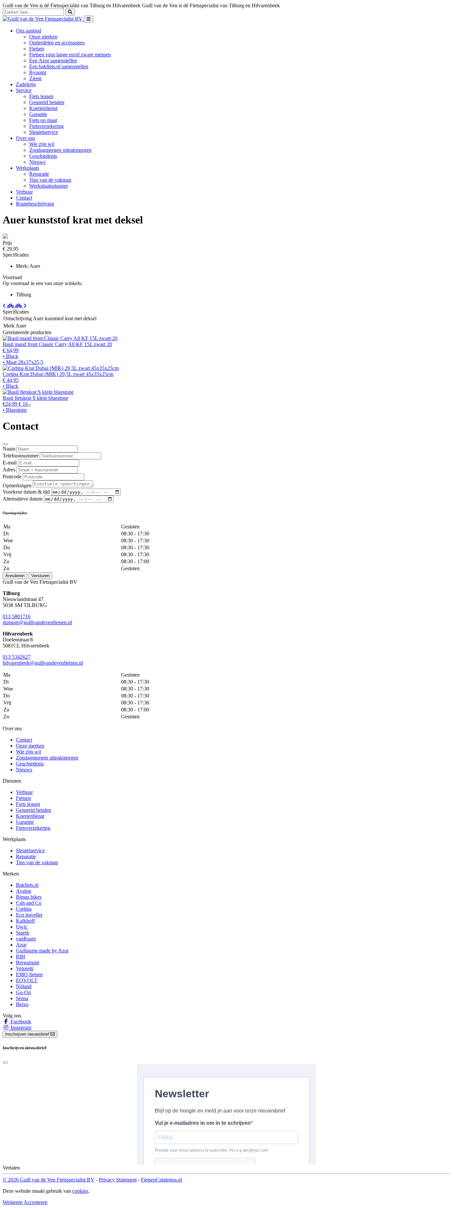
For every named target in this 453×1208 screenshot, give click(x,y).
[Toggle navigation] (88, 19)
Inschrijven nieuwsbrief (27, 1034)
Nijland (24, 986)
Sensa (22, 998)
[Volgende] (21, 306)
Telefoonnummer (20, 455)
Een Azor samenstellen (53, 60)
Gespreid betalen (46, 102)
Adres (9, 469)
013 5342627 (17, 657)
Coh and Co (28, 903)
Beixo (22, 1004)
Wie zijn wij (41, 144)
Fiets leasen (41, 96)
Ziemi (35, 78)
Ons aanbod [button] (28, 30)
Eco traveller (29, 915)
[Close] (5, 444)
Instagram (20, 1027)
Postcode (12, 476)
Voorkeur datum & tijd (26, 492)
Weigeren (13, 1202)
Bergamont (27, 962)
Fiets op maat (43, 120)
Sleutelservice (43, 132)
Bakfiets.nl (27, 885)
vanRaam (26, 938)
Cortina (24, 909)
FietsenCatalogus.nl (161, 1179)
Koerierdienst (43, 108)
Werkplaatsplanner (48, 186)
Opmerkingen (17, 485)
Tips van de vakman (50, 180)
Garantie (38, 114)
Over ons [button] (25, 138)
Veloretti (24, 968)
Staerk (22, 933)
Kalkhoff (25, 921)
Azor (21, 944)
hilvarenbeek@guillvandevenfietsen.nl (43, 663)
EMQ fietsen (29, 974)
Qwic (22, 927)
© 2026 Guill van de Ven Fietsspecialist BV (49, 1179)
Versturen (40, 575)
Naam (9, 449)
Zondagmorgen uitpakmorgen (60, 150)
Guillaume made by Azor (42, 950)
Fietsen (36, 48)
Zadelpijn (26, 84)
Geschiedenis (43, 156)
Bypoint (37, 72)
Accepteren (35, 1202)
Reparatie (39, 174)
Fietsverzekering (46, 126)
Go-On (23, 992)
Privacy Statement (118, 1179)
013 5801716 (17, 616)
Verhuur (24, 192)
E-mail (10, 462)
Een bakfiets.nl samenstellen (58, 66)
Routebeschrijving (35, 204)
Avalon (23, 891)
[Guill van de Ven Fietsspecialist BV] (43, 19)
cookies (80, 1191)
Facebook (20, 1021)
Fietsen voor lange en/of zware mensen (70, 54)
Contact (24, 198)
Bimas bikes (28, 897)
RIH (20, 956)
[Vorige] (9, 306)
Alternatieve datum (22, 499)
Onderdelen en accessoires (57, 42)
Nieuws (37, 162)
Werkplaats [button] (27, 168)
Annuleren (15, 575)
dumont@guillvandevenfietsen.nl (37, 622)
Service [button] (24, 90)
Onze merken (43, 36)
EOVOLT (26, 980)
